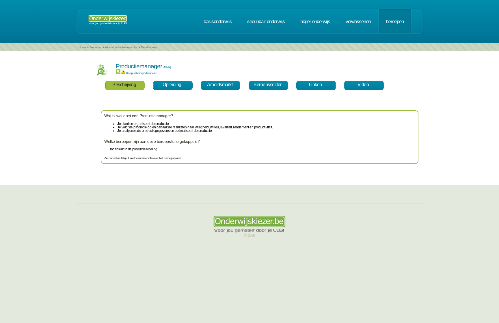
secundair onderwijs (266, 21)
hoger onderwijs (315, 21)
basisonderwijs (218, 21)
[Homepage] (107, 21)
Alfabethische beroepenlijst (121, 47)
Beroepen (96, 47)
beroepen (395, 21)
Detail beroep (149, 47)
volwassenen (358, 21)
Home (82, 47)
